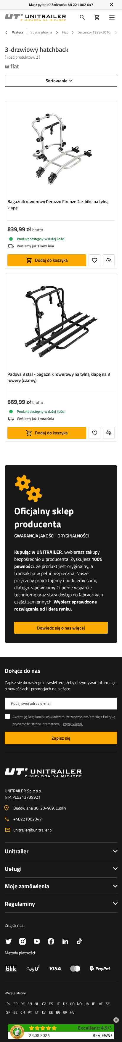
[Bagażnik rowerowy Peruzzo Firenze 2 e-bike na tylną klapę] (61, 149)
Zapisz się (61, 738)
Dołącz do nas (22, 671)
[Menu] (113, 17)
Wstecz (17, 32)
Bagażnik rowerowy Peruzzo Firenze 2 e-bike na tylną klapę (58, 204)
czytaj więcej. (73, 724)
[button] (116, 1019)
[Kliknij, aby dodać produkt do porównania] (109, 260)
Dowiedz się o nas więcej (61, 627)
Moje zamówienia (27, 886)
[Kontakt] (61, 773)
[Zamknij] (111, 4)
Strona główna (41, 32)
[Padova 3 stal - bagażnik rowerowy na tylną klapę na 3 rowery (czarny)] (61, 322)
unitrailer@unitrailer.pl (32, 830)
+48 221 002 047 (79, 4)
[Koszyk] (97, 17)
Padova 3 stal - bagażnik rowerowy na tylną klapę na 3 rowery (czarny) (58, 377)
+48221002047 (27, 819)
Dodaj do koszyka (51, 260)
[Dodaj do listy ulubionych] (94, 260)
